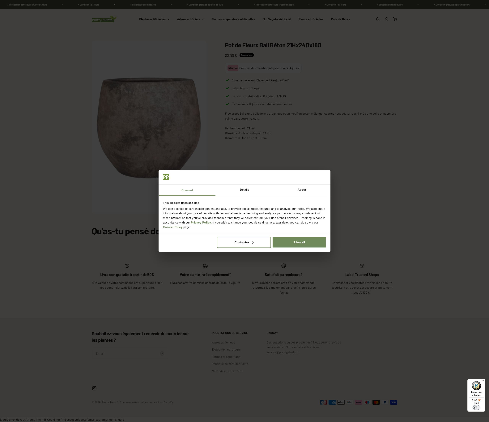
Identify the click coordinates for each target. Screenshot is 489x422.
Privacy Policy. (201, 222)
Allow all (299, 242)
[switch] (476, 407)
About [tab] (302, 189)
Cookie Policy (173, 227)
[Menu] (483, 381)
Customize (242, 242)
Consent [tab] (187, 190)
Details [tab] (244, 189)
